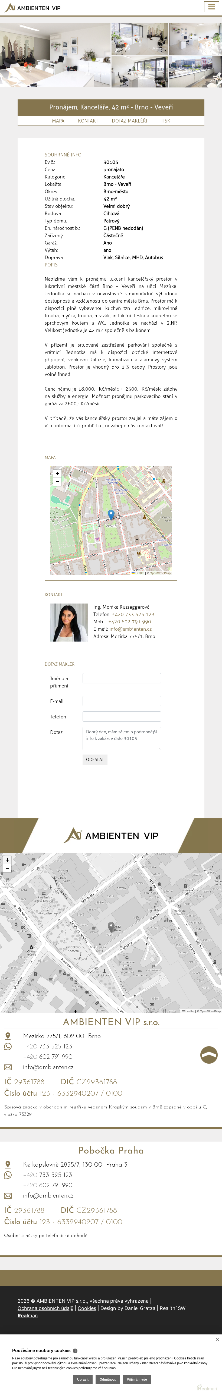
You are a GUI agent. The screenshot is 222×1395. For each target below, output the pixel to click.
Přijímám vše (137, 1379)
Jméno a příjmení (59, 682)
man (28, 1315)
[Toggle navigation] (211, 6)
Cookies (87, 1308)
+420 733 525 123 (133, 614)
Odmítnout (108, 1379)
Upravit (83, 1379)
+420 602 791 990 (129, 622)
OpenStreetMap (160, 573)
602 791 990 (48, 1057)
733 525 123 (47, 1047)
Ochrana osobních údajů (45, 1308)
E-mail (57, 701)
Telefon (58, 717)
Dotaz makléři (129, 121)
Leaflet (139, 573)
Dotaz (56, 732)
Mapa (58, 121)
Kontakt (88, 121)
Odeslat (95, 759)
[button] (111, 515)
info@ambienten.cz (130, 629)
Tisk (165, 121)
